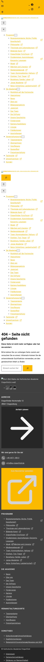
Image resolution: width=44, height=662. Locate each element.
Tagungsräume (11, 614)
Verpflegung (10, 620)
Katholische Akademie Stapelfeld (16, 649)
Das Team (10, 580)
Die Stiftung (11, 584)
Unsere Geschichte (13, 587)
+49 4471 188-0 (9, 1)
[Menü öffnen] (3, 23)
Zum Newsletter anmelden (22, 471)
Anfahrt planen (22, 409)
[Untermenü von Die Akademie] (18, 89)
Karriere (9, 593)
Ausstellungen (11, 603)
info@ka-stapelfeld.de (12, 6)
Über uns (9, 577)
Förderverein (11, 590)
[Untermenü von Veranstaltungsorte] (22, 137)
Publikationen (11, 600)
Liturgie (9, 596)
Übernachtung (11, 617)
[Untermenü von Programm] (15, 35)
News (8, 574)
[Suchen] (27, 368)
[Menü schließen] (3, 29)
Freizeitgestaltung (13, 623)
